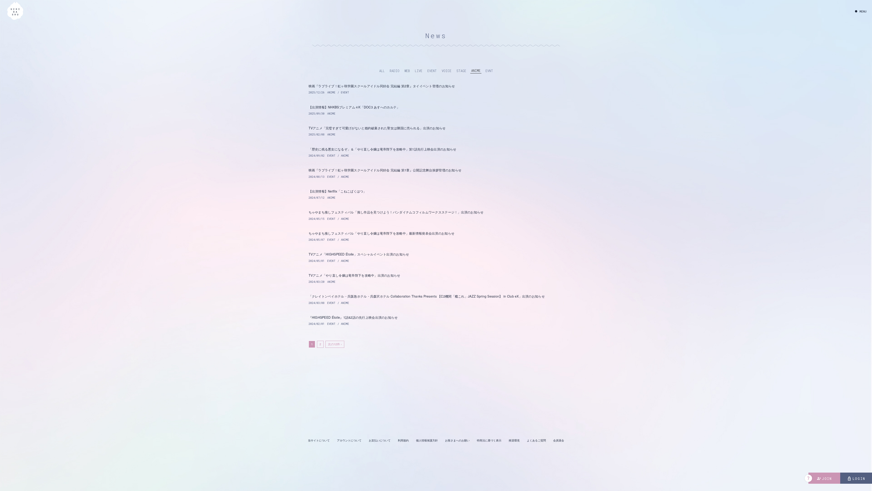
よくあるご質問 (536, 440)
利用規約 (403, 440)
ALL (382, 71)
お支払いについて (380, 440)
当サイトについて (319, 440)
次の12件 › (335, 344)
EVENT (432, 71)
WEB (407, 71)
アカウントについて (349, 440)
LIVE (418, 71)
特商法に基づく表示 (489, 440)
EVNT (489, 71)
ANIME (476, 70)
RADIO (394, 71)
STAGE (461, 71)
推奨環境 (514, 440)
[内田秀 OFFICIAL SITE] (15, 10)
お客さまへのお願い (457, 440)
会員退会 (558, 440)
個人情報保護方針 (427, 440)
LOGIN (856, 478)
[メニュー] (861, 11)
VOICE (446, 71)
